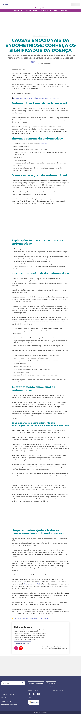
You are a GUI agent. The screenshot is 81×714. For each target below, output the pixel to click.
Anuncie (3, 698)
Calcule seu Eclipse (31, 10)
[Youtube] (43, 694)
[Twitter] (34, 694)
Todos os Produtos (7, 694)
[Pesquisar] (23, 683)
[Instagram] (16, 648)
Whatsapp (52, 683)
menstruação (43, 144)
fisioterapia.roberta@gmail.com (55, 647)
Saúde (35, 35)
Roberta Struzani (45, 63)
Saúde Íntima (43, 35)
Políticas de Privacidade (9, 704)
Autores (3, 691)
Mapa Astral (18, 10)
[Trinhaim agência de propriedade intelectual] (33, 704)
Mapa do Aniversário (60, 10)
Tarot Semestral (45, 10)
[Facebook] (29, 694)
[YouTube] (21, 648)
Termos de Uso (6, 701)
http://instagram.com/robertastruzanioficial (56, 648)
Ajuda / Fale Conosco (37, 683)
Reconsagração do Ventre (32, 584)
